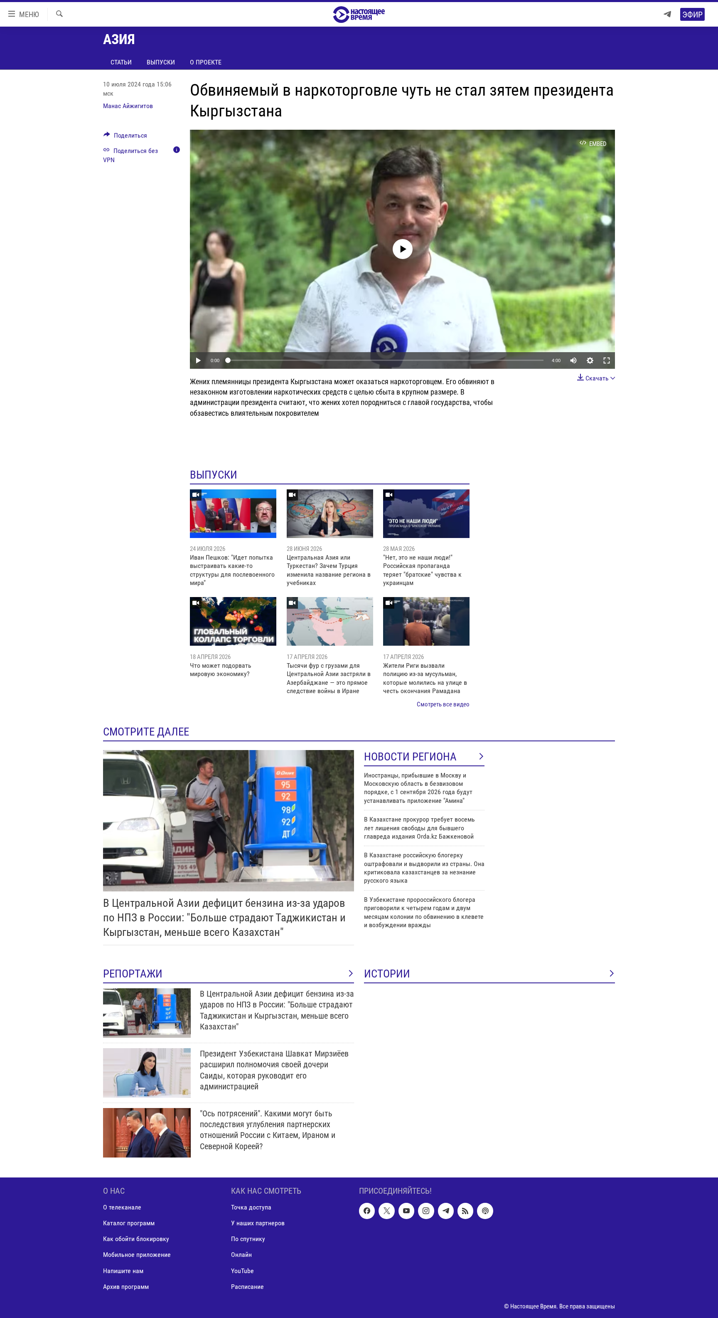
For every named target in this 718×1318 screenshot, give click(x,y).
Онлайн (241, 1255)
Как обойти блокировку (136, 1239)
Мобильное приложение (137, 1255)
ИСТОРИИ (387, 973)
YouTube (242, 1270)
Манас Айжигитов (128, 106)
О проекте (205, 62)
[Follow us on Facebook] (367, 1211)
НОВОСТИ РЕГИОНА (410, 756)
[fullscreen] (606, 360)
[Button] (125, 137)
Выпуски (161, 62)
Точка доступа (251, 1207)
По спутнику (248, 1239)
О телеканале (122, 1207)
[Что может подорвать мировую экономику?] (233, 621)
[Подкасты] (485, 1211)
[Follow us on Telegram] (446, 1211)
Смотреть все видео (443, 704)
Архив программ (126, 1286)
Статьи (121, 62)
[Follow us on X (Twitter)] (386, 1211)
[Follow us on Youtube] (406, 1211)
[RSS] (465, 1211)
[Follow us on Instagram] (426, 1211)
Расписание (247, 1286)
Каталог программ (129, 1223)
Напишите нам (123, 1270)
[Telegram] (667, 14)
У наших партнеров (258, 1223)
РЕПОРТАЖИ (132, 973)
